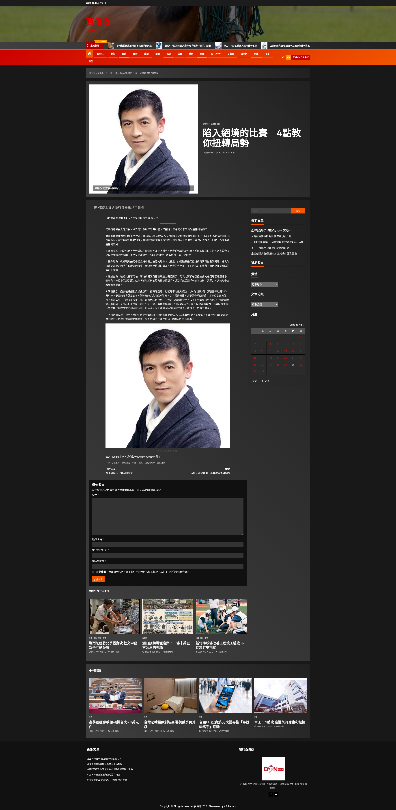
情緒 (134, 462)
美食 (180, 53)
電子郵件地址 (100, 550)
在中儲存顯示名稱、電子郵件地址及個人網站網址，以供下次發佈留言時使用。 (143, 571)
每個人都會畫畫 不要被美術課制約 (210, 471)
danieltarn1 (116, 652)
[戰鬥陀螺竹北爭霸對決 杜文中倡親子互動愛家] (114, 616)
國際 (157, 53)
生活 (146, 53)
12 (278, 351)
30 (255, 371)
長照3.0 (100, 53)
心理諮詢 (126, 462)
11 (270, 351)
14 (293, 351)
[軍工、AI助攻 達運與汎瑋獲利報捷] (280, 695)
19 (278, 357)
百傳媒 (98, 22)
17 (262, 357)
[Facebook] (271, 794)
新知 (113, 53)
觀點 (141, 462)
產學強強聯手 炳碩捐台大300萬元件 (309, 45)
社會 (267, 53)
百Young (216, 53)
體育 (191, 53)
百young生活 (117, 456)
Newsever (214, 806)
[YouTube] (276, 794)
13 (285, 351)
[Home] (89, 54)
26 (278, 364)
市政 (256, 53)
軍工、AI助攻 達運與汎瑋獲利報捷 (209, 45)
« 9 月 (254, 380)
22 (300, 357)
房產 (202, 53)
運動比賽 (161, 462)
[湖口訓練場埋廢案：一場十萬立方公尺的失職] (167, 616)
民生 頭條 (115, 731)
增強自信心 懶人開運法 (119, 471)
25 (270, 364)
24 (262, 364)
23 (255, 364)
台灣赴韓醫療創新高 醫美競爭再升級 (271, 236)
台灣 (124, 53)
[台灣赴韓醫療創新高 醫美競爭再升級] (170, 695)
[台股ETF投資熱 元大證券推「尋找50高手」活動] (225, 695)
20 (285, 357)
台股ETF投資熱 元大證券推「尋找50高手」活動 (156, 45)
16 (255, 357)
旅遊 (169, 53)
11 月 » (265, 380)
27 (285, 364)
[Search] (283, 57)
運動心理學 (150, 462)
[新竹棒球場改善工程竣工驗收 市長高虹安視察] (221, 616)
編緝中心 (209, 153)
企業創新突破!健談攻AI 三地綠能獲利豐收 (258, 45)
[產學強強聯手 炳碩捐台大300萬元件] (115, 695)
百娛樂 (244, 53)
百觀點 (231, 53)
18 (270, 357)
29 (300, 364)
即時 (135, 53)
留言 (95, 495)
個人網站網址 (99, 561)
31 (262, 371)
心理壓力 (116, 462)
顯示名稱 (98, 539)
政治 (91, 61)
